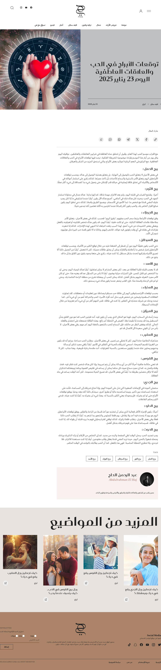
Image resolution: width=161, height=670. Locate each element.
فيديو (52, 25)
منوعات (13, 636)
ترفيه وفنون (86, 25)
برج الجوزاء (107, 458)
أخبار (61, 25)
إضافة (6, 647)
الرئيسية (158, 662)
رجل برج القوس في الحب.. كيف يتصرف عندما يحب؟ (62, 591)
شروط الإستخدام (144, 662)
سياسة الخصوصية (115, 662)
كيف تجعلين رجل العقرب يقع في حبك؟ (22, 575)
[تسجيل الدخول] (141, 11)
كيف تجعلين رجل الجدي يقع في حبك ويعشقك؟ (141, 591)
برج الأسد (92, 458)
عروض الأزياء (111, 25)
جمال (98, 25)
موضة (124, 25)
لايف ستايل (72, 25)
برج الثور (138, 458)
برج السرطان (123, 458)
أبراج (144, 104)
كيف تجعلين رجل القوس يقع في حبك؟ (101, 575)
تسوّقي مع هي (40, 25)
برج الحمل (152, 458)
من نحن (129, 662)
